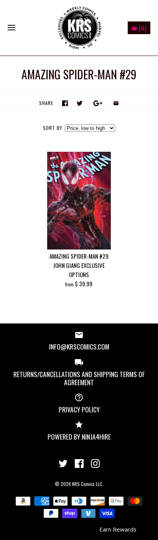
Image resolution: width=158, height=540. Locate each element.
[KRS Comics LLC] (79, 28)
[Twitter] (63, 463)
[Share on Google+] (98, 103)
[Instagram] (95, 463)
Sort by (52, 128)
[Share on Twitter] (79, 103)
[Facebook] (79, 463)
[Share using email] (116, 103)
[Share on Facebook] (65, 103)
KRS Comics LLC (87, 484)
